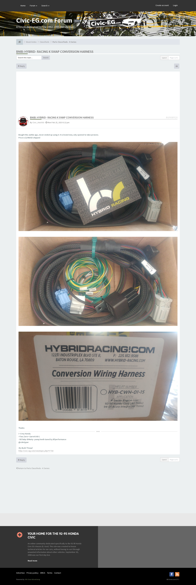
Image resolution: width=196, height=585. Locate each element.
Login (175, 5)
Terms (49, 573)
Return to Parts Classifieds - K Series (34, 468)
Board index (31, 42)
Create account (162, 5)
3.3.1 (76, 21)
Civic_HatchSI (38, 122)
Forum (33, 5)
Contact (57, 573)
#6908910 (171, 117)
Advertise (20, 573)
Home (23, 5)
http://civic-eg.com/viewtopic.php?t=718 (36, 451)
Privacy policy (32, 573)
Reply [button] (22, 66)
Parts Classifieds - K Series (64, 42)
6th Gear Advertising (32, 579)
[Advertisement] (98, 95)
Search (44, 5)
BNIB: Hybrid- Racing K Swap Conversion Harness (54, 52)
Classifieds (44, 42)
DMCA (42, 573)
